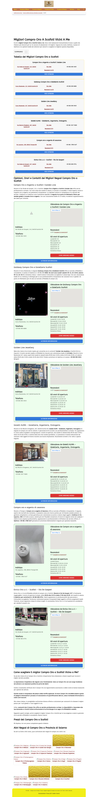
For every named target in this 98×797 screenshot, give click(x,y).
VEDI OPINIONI (49, 74)
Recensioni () (49, 70)
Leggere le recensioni (60, 232)
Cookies (54, 793)
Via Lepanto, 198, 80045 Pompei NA (26, 144)
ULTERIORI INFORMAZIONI (49, 261)
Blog (78, 9)
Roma (15, 9)
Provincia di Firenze (62, 9)
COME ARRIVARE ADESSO (66, 255)
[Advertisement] (49, 26)
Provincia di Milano (24, 9)
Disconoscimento (42, 793)
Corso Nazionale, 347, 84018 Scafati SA (27, 105)
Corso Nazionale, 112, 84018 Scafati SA (27, 86)
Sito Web (49, 66)
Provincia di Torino (49, 9)
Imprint (58, 793)
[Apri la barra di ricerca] (83, 9)
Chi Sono (72, 9)
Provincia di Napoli (37, 9)
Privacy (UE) (49, 793)
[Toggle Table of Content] (25, 52)
